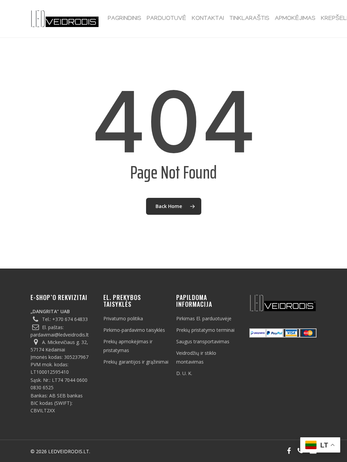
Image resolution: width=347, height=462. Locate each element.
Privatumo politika (123, 318)
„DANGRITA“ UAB (50, 311)
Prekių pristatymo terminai (205, 330)
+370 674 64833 (70, 319)
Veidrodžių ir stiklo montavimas (196, 357)
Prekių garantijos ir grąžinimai (135, 362)
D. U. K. (184, 373)
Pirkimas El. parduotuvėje (203, 318)
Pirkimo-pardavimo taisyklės (134, 330)
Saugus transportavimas (202, 341)
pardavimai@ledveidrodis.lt (59, 334)
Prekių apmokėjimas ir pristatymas (127, 345)
